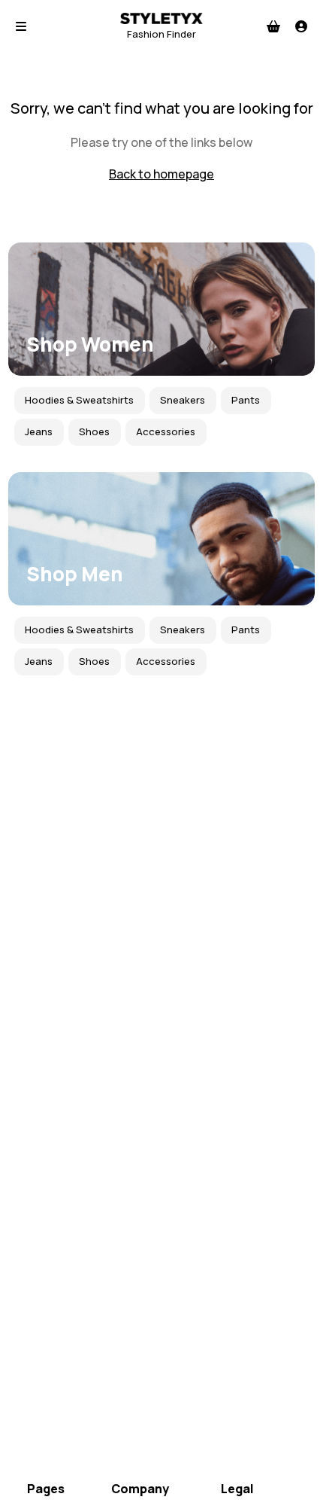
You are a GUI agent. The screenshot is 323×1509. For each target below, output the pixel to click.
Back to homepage (161, 174)
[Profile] (301, 26)
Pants (245, 400)
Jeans (39, 431)
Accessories (165, 431)
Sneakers (182, 400)
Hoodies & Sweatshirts (79, 400)
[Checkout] (273, 26)
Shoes (94, 431)
